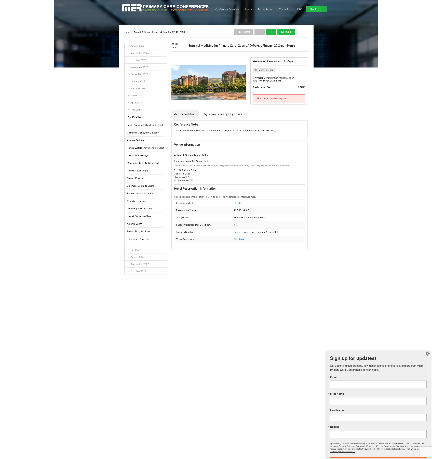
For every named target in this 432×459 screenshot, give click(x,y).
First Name (337, 393)
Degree (334, 426)
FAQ (299, 9)
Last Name (337, 410)
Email (333, 377)
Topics (248, 9)
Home (128, 32)
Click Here (239, 239)
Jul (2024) (286, 31)
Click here (239, 202)
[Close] (428, 354)
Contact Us (285, 9)
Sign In (313, 9)
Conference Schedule (227, 9)
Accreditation (265, 9)
